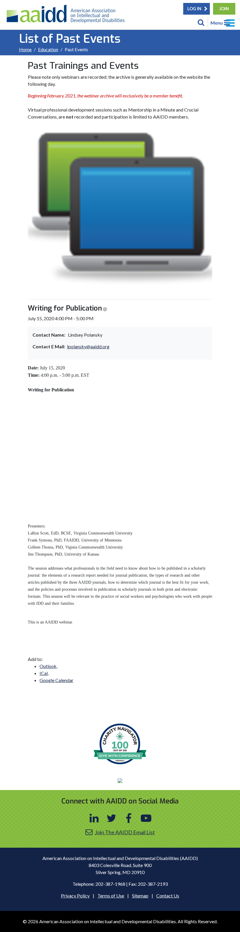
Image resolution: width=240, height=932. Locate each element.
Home (25, 49)
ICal (44, 673)
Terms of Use (110, 895)
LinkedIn (94, 818)
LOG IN (194, 8)
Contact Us (167, 895)
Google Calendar (56, 680)
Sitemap (140, 895)
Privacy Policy (75, 895)
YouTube (146, 818)
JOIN (224, 8)
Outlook (48, 666)
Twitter (111, 818)
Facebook (129, 818)
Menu (216, 22)
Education (48, 49)
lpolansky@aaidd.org (88, 346)
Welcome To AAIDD (68, 16)
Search (201, 23)
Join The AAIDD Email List (125, 832)
